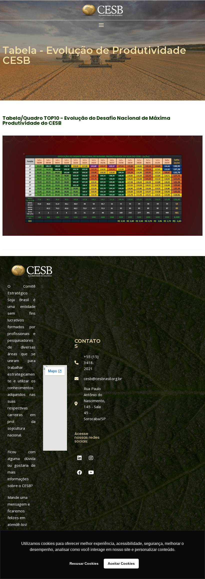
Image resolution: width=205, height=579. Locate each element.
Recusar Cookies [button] (84, 563)
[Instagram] (91, 458)
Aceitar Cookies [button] (121, 563)
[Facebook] (79, 473)
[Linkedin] (79, 458)
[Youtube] (91, 473)
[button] (102, 25)
